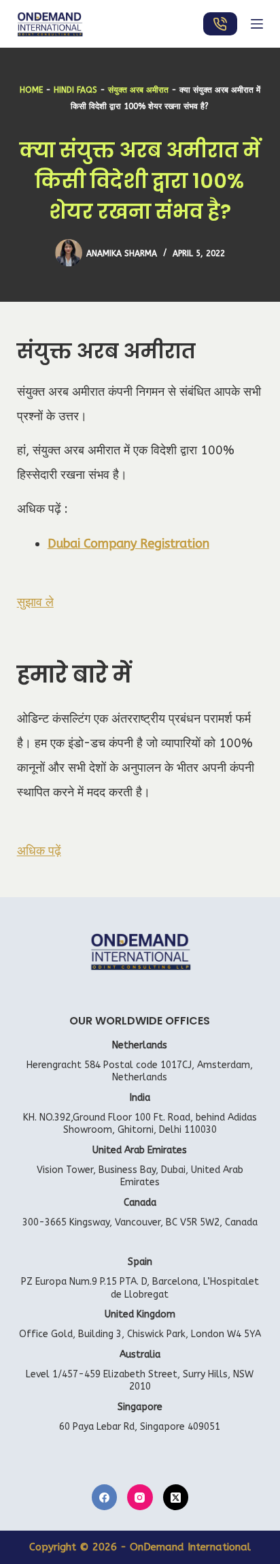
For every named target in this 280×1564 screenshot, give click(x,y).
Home (31, 90)
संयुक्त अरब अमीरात (138, 90)
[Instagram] (140, 1497)
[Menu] (257, 24)
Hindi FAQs (75, 90)
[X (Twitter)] (176, 1497)
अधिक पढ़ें (39, 850)
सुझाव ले (35, 602)
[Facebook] (105, 1497)
